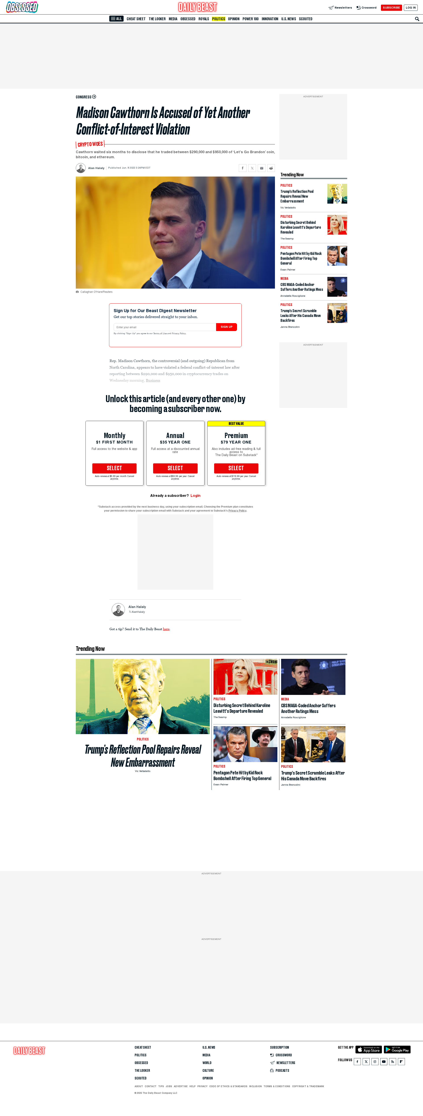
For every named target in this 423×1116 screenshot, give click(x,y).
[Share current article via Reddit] (271, 168)
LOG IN (411, 7)
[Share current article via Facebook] (243, 168)
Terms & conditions (276, 1086)
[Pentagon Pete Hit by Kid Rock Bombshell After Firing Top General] (337, 264)
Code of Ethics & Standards (228, 1086)
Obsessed (187, 19)
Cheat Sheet (136, 19)
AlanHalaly (138, 612)
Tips (161, 1086)
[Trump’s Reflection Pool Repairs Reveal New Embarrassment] (337, 202)
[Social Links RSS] (392, 1062)
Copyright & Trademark (308, 1086)
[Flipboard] (401, 1062)
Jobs (169, 1086)
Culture (208, 1070)
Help (192, 1086)
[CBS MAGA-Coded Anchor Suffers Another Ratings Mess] (337, 295)
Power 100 (251, 19)
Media (173, 19)
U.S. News (288, 19)
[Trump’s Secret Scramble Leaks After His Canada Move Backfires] (337, 322)
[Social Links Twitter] (366, 1062)
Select (114, 468)
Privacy (202, 1086)
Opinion (233, 19)
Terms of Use (160, 334)
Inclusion (255, 1086)
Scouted (305, 19)
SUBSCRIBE (391, 7)
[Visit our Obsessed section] (36, 7)
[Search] (417, 19)
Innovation (270, 19)
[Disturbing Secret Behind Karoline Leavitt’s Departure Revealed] (337, 233)
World (207, 1063)
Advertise (181, 1086)
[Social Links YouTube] (383, 1062)
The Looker (157, 19)
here (166, 629)
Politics (218, 19)
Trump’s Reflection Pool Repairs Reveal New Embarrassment (143, 755)
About (139, 1086)
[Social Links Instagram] (374, 1062)
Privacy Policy (179, 334)
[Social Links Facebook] (357, 1062)
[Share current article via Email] (261, 168)
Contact (150, 1086)
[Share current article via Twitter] (252, 168)
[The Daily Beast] (198, 7)
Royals (204, 19)
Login (195, 496)
